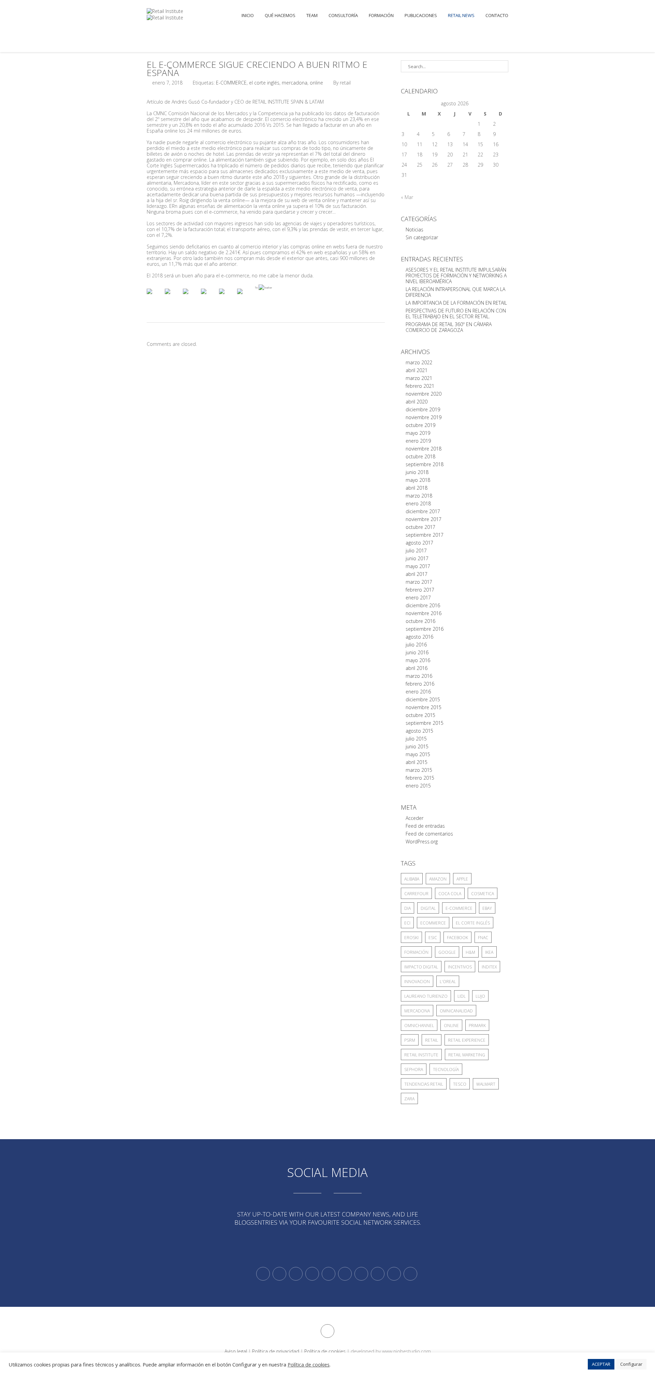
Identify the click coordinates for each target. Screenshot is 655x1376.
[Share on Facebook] (155, 297)
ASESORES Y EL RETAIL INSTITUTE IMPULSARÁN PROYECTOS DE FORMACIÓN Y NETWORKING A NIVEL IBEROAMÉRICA (456, 275)
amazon (438, 879)
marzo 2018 (419, 495)
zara (409, 1099)
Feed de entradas (425, 826)
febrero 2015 (420, 778)
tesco (459, 1084)
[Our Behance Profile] (328, 1274)
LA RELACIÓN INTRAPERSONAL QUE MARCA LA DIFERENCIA (455, 292)
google (447, 952)
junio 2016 (417, 652)
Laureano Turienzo (426, 996)
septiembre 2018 (424, 464)
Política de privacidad (275, 1351)
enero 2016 (418, 691)
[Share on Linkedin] (227, 297)
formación (416, 952)
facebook (457, 938)
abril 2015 (416, 762)
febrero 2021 (420, 386)
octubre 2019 (420, 425)
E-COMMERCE (231, 82)
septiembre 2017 (424, 535)
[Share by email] (245, 297)
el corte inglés (264, 82)
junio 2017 (417, 558)
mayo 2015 (418, 754)
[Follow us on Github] (296, 1274)
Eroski (411, 938)
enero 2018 (418, 503)
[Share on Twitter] (173, 297)
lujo (480, 996)
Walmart (485, 1084)
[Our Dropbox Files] (345, 1274)
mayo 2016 (418, 660)
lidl (461, 996)
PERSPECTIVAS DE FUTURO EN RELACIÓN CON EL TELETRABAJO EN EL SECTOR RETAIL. (456, 313)
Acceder (414, 818)
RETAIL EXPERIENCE (466, 1040)
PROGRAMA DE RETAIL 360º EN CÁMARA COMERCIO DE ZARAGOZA (449, 327)
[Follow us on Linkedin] (279, 1274)
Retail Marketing (466, 1055)
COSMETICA (482, 894)
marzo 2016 (419, 676)
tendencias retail (423, 1084)
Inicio (248, 15)
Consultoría (343, 15)
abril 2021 (416, 370)
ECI (407, 923)
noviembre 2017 (423, 519)
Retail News (461, 15)
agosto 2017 (419, 542)
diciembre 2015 (423, 699)
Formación (381, 15)
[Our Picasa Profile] (394, 1274)
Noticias (414, 229)
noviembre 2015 (423, 707)
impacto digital (421, 967)
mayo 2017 (418, 566)
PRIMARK (477, 1025)
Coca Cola (449, 894)
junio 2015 (417, 746)
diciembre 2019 (423, 409)
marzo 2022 (419, 362)
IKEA (489, 952)
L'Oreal (448, 981)
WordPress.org (422, 841)
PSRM (409, 1040)
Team (312, 15)
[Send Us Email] (361, 1274)
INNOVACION (417, 981)
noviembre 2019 (423, 417)
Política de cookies (325, 1351)
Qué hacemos (280, 15)
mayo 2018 (418, 480)
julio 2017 (416, 550)
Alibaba (411, 879)
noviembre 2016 (423, 613)
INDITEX (489, 967)
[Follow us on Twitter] (263, 1274)
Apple (462, 879)
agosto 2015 (419, 731)
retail (431, 1040)
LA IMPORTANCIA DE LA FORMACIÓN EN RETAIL (456, 303)
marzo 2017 (419, 582)
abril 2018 (416, 488)
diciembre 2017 (423, 511)
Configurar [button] (631, 1364)
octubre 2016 (420, 621)
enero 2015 (418, 785)
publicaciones (421, 15)
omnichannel (419, 1025)
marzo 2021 (419, 378)
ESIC (432, 938)
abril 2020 (416, 401)
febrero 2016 (420, 684)
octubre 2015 (420, 715)
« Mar (407, 197)
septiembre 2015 (424, 723)
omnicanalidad (456, 1011)
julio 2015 (416, 738)
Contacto (496, 15)
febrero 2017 (420, 589)
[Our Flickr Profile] (377, 1274)
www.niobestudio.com (406, 1351)
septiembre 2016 (424, 629)
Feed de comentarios (429, 833)
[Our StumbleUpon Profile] (410, 1274)
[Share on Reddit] (191, 297)
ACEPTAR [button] (601, 1364)
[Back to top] (327, 1331)
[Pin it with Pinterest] (209, 297)
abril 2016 (416, 668)
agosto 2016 (419, 636)
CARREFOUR (416, 894)
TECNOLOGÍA (446, 1069)
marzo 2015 (419, 770)
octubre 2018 (420, 456)
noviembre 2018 (423, 448)
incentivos (460, 967)
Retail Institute (421, 1055)
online (316, 82)
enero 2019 (418, 441)
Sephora (413, 1069)
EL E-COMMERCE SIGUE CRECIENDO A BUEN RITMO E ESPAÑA (257, 68)
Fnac (483, 938)
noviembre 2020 (423, 394)
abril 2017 (416, 574)
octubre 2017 (420, 527)
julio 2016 (416, 644)
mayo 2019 (418, 433)
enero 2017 (418, 597)
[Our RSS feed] (312, 1274)
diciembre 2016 (423, 605)
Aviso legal (235, 1351)
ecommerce (433, 923)
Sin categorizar (422, 237)
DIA (407, 908)
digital (428, 908)
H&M (470, 952)
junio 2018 (417, 472)
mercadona (294, 82)
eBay (487, 908)
